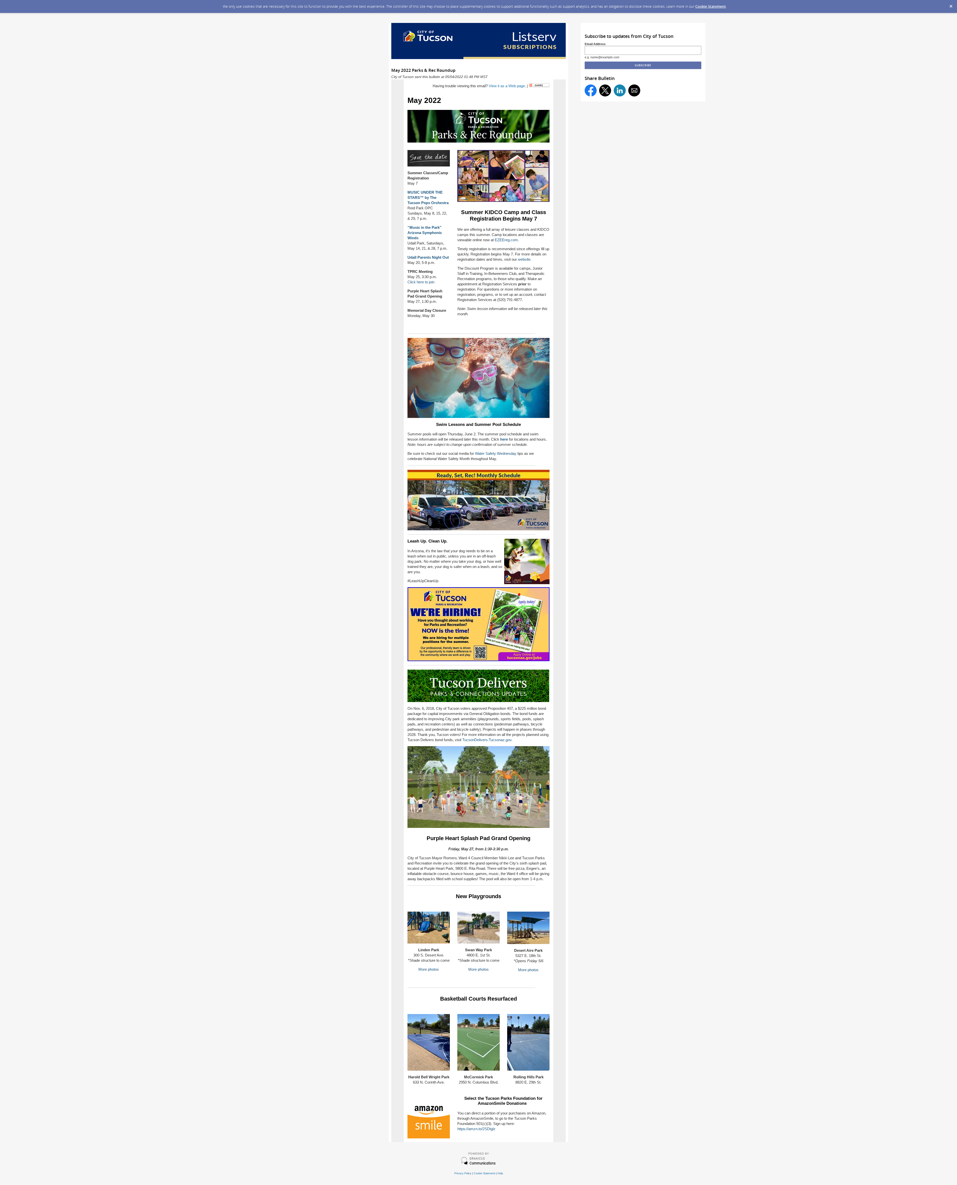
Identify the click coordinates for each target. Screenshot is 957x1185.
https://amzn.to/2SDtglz (476, 1129)
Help (500, 1173)
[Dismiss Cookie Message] (951, 4)
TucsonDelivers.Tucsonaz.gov (486, 740)
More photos (428, 969)
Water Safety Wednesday (495, 453)
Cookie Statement (710, 6)
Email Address (595, 44)
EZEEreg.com (506, 240)
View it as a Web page (507, 86)
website (524, 259)
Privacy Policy (463, 1173)
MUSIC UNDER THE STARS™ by (428, 197)
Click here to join (420, 282)
